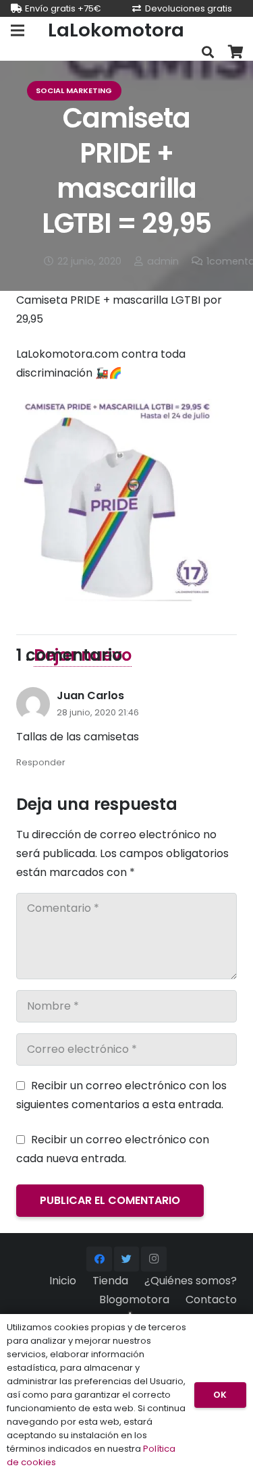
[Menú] (17, 30)
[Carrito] (236, 52)
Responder (40, 762)
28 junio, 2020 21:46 (98, 712)
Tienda (110, 1280)
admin (163, 261)
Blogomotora (134, 1299)
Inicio (62, 1280)
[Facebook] (99, 1259)
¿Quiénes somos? (190, 1280)
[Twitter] (127, 1259)
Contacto (211, 1299)
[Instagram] (154, 1259)
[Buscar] (207, 52)
